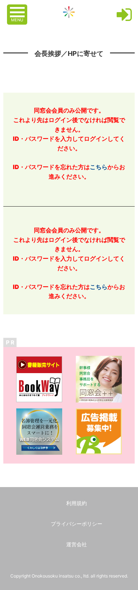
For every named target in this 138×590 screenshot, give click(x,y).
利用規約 (76, 503)
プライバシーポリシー (76, 524)
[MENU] (18, 8)
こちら (98, 167)
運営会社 (76, 544)
